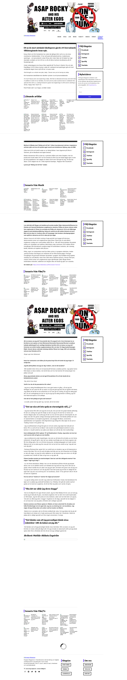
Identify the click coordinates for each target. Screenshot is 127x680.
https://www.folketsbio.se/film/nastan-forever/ (46, 264)
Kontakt (87, 673)
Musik (59, 36)
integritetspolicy (92, 85)
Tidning (64, 669)
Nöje (64, 36)
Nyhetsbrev (66, 664)
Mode (74, 36)
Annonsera (88, 664)
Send (89, 96)
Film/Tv (81, 36)
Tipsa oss (87, 669)
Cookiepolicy (66, 673)
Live (69, 36)
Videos (87, 36)
